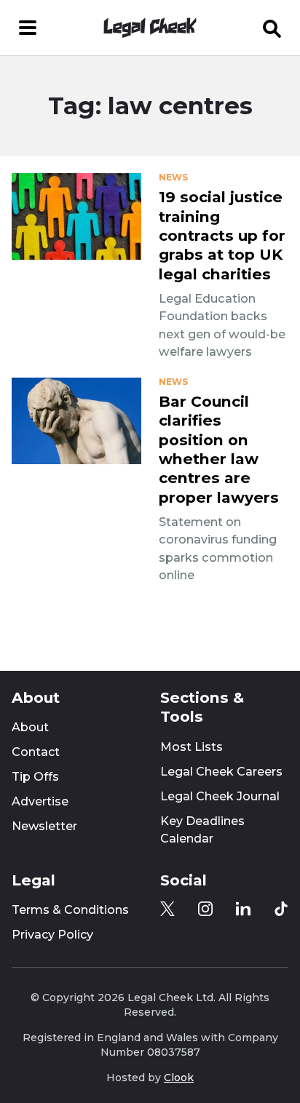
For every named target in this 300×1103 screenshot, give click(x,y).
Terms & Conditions (70, 910)
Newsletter (44, 826)
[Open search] (272, 28)
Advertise (40, 801)
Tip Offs (35, 777)
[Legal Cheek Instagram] (205, 908)
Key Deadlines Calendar (202, 829)
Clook (179, 1077)
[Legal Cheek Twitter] (167, 908)
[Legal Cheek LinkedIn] (243, 908)
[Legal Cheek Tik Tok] (281, 908)
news (173, 177)
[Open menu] (28, 28)
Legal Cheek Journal (220, 796)
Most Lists (191, 747)
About (30, 727)
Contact (36, 752)
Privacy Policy (52, 934)
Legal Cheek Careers (221, 772)
